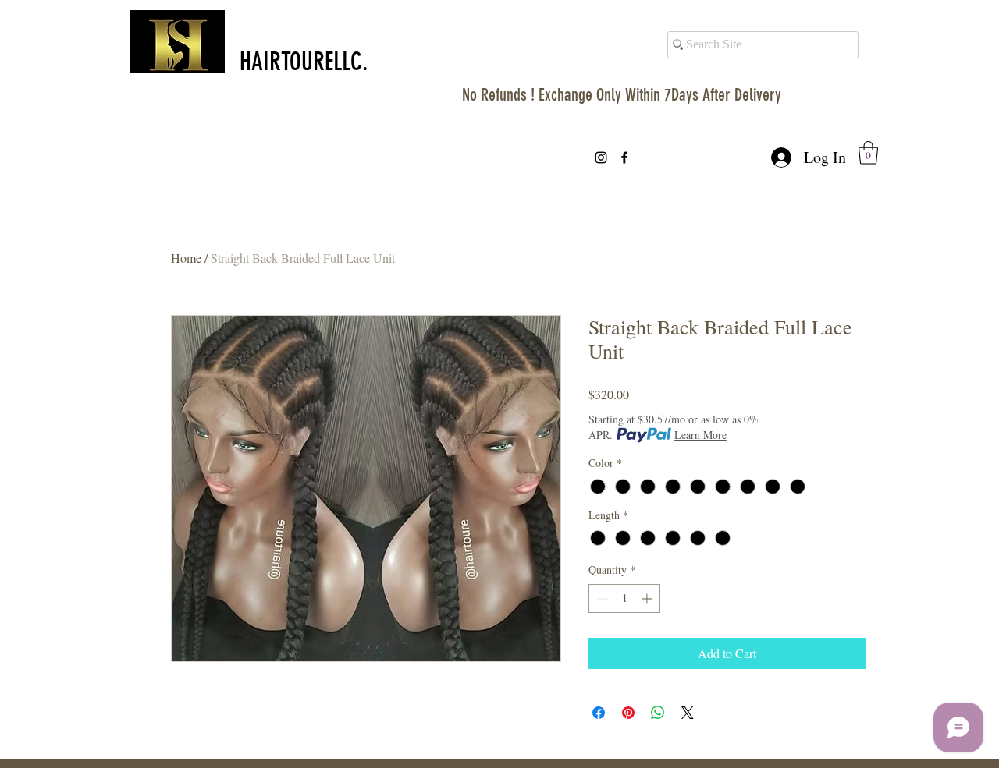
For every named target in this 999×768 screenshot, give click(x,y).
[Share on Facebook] (598, 712)
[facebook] (624, 157)
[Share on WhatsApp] (658, 712)
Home (186, 258)
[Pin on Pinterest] (628, 712)
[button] (868, 153)
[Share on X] (687, 712)
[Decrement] (600, 598)
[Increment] (648, 598)
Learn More (700, 434)
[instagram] (601, 157)
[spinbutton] (624, 598)
